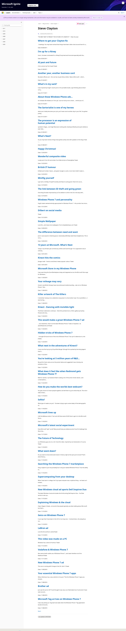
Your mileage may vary (49, 281)
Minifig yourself (46, 178)
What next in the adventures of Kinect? (57, 345)
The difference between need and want (58, 232)
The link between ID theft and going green (59, 188)
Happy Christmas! (47, 148)
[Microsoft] (3, 13)
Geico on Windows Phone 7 (51, 515)
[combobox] (12, 25)
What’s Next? (44, 136)
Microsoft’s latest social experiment (56, 425)
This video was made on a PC (52, 538)
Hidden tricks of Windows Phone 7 (55, 332)
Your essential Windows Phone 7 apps (57, 573)
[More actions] (87, 23)
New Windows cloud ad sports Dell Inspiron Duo (62, 489)
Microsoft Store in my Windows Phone (57, 268)
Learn (39, 23)
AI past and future (47, 62)
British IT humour (47, 167)
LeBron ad (43, 528)
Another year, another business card (56, 73)
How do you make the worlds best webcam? (60, 386)
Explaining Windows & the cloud (54, 502)
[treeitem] (12, 28)
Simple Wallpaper (47, 221)
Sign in (122, 12)
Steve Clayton (54, 23)
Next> (39, 611)
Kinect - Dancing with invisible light (56, 307)
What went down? (47, 451)
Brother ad (43, 586)
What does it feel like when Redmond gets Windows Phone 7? (59, 372)
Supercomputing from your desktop (56, 476)
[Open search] (118, 12)
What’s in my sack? (47, 84)
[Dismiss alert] (123, 3)
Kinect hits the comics (49, 257)
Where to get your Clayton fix (53, 40)
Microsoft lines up (47, 412)
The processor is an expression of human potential (54, 121)
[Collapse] (21, 22)
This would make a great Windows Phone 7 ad (61, 319)
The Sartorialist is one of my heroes (56, 107)
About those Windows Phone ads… (55, 96)
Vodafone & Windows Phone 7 (53, 549)
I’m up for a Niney (47, 51)
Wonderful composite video (52, 156)
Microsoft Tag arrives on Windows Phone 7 (59, 599)
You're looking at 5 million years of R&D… (59, 358)
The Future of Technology (50, 438)
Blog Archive (46, 23)
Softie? (41, 399)
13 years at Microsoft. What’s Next (55, 244)
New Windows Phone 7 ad (51, 562)
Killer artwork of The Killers (52, 294)
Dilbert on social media (50, 210)
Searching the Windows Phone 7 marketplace (61, 463)
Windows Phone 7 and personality (55, 199)
